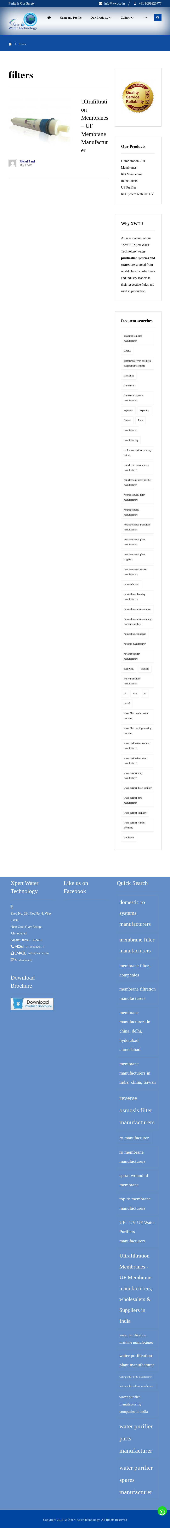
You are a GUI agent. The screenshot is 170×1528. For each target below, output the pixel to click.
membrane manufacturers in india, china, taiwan (137, 1073)
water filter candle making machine (136, 716)
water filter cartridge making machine (137, 731)
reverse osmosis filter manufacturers (134, 497)
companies (129, 375)
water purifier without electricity (134, 825)
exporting (144, 410)
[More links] (145, 18)
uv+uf (127, 703)
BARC (127, 350)
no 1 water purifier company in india (138, 453)
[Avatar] (12, 163)
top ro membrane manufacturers (132, 681)
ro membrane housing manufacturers (134, 597)
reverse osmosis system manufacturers (135, 572)
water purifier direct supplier (138, 787)
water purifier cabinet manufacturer (136, 1386)
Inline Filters (129, 181)
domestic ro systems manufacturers (134, 398)
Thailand (145, 668)
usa (135, 693)
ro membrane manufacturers (137, 609)
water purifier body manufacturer (133, 775)
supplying (129, 668)
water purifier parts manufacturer (133, 800)
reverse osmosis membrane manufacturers (137, 527)
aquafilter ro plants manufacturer (133, 338)
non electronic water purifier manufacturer (137, 482)
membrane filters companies (135, 970)
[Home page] (10, 44)
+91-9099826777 (34, 946)
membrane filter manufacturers (136, 945)
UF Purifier (128, 187)
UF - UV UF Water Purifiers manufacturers (137, 1231)
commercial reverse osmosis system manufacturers (137, 363)
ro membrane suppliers (135, 633)
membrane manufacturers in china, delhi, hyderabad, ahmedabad (134, 1031)
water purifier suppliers (135, 812)
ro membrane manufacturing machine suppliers (137, 621)
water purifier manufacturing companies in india (133, 1404)
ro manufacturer (131, 584)
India (140, 420)
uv (145, 693)
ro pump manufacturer (135, 643)
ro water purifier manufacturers (132, 656)
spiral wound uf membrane (133, 1180)
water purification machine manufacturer (137, 746)
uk (125, 693)
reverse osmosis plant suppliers (134, 557)
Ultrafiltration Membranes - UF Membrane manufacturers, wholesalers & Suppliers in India (135, 1288)
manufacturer (130, 430)
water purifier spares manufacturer (136, 1479)
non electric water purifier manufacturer (136, 467)
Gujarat (127, 420)
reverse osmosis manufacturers (132, 512)
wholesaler (129, 837)
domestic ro (129, 385)
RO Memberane (131, 174)
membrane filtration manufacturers (137, 993)
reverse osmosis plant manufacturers (134, 542)
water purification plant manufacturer (135, 761)
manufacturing (131, 440)
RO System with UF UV (137, 194)
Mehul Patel (27, 161)
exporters (128, 410)
